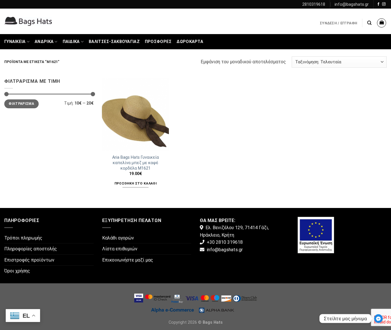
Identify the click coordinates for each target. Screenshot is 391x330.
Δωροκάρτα (190, 41)
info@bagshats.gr (352, 4)
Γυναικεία (15, 41)
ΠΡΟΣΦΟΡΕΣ (158, 41)
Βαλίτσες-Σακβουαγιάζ (114, 41)
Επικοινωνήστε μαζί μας (127, 260)
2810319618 (313, 4)
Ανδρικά (44, 41)
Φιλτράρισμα (21, 104)
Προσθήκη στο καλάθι (135, 183)
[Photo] (316, 234)
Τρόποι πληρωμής (23, 238)
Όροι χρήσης (17, 271)
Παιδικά (71, 41)
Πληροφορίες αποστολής (30, 249)
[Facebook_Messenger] (378, 318)
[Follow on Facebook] (378, 4)
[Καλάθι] (381, 23)
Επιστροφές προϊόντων (29, 260)
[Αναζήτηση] (369, 22)
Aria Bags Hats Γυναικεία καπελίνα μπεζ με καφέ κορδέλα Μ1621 (135, 162)
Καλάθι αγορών (118, 238)
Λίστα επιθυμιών (119, 249)
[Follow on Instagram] (384, 4)
